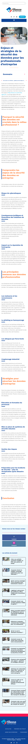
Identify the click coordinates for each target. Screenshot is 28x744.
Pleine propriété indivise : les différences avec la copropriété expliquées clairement (18, 613)
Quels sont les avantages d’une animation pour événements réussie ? (18, 582)
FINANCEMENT (23, 732)
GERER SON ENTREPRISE (11, 732)
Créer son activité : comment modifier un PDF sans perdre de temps (17, 561)
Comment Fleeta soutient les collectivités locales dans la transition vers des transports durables (18, 692)
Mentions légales (11, 739)
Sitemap (19, 739)
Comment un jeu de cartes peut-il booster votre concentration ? (17, 640)
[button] (14, 20)
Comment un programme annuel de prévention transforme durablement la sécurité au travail (18, 650)
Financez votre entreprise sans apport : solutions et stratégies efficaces (18, 661)
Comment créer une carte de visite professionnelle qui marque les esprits (18, 703)
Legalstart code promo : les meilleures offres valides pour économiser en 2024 (18, 592)
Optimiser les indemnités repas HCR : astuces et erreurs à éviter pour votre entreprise (18, 671)
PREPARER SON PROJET (20, 728)
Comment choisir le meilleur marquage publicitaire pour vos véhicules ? (17, 572)
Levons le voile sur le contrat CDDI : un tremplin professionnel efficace (17, 682)
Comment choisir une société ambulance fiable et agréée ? (18, 602)
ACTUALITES (8, 728)
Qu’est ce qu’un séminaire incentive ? (17, 631)
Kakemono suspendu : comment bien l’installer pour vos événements (18, 623)
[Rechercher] (24, 3)
